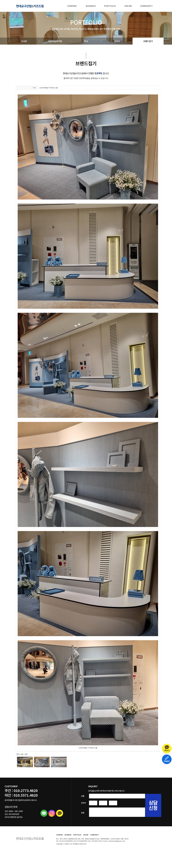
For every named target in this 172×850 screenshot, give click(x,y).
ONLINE (128, 5)
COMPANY (72, 5)
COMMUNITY (146, 5)
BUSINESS (91, 5)
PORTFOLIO (110, 5)
